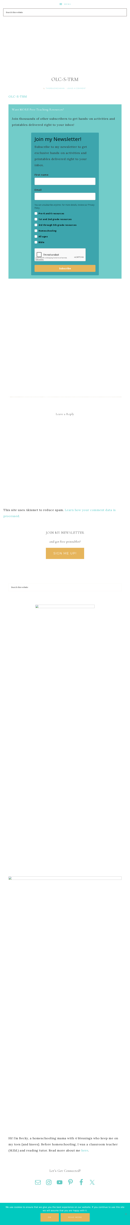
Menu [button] (67, 4)
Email (38, 189)
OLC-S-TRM (17, 96)
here (84, 1150)
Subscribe (65, 268)
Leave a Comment (76, 88)
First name (41, 174)
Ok (49, 1217)
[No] (125, 1214)
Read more (75, 1217)
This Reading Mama (64, 30)
